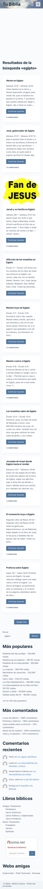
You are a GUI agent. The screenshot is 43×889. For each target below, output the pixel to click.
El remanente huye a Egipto (20, 514)
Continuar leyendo (16, 112)
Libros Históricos (13, 812)
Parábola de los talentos (14, 660)
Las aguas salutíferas (27, 757)
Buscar (5, 632)
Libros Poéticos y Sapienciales (19, 815)
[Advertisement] (21, 31)
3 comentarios (12, 448)
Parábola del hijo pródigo (14, 653)
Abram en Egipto (14, 80)
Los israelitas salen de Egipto (21, 411)
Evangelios (10, 825)
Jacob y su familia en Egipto (20, 209)
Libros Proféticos (13, 818)
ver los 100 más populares (14, 701)
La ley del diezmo (11, 718)
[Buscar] (32, 4)
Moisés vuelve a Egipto (18, 361)
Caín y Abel (8, 679)
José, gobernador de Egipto (20, 130)
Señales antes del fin (12, 695)
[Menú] (38, 4)
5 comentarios (12, 607)
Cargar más (21, 622)
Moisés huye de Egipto (18, 307)
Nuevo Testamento (11, 822)
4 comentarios (12, 398)
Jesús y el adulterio (11, 734)
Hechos (9, 828)
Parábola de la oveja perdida (16, 663)
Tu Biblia (11, 4)
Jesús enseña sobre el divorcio (17, 724)
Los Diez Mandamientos (13, 682)
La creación (8, 669)
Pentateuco (11, 809)
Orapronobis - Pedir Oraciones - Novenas (21, 873)
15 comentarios (12, 167)
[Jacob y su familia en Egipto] (21, 190)
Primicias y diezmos (12, 721)
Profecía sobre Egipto (17, 567)
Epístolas (10, 831)
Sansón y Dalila (9, 691)
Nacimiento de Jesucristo (14, 672)
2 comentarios (12, 117)
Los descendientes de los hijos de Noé (20, 685)
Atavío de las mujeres (12, 730)
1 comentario (11, 501)
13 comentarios (12, 347)
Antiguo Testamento (12, 806)
